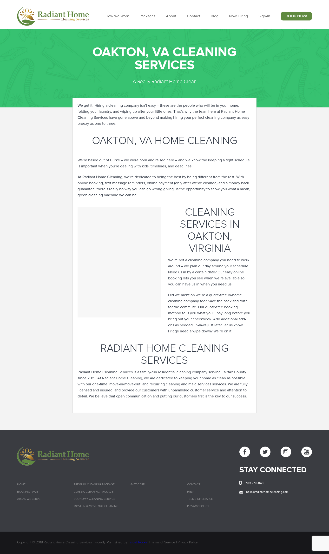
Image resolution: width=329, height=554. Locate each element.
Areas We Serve (28, 499)
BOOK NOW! (296, 16)
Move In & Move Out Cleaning (96, 506)
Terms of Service (200, 499)
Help (190, 491)
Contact (193, 16)
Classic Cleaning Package (93, 491)
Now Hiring (238, 16)
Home (21, 484)
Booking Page (27, 491)
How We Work (117, 16)
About (171, 16)
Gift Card (138, 484)
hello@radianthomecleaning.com (267, 492)
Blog (214, 16)
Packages (147, 16)
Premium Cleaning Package (94, 484)
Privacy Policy (198, 506)
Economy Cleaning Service (94, 499)
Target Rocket (138, 542)
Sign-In (264, 16)
